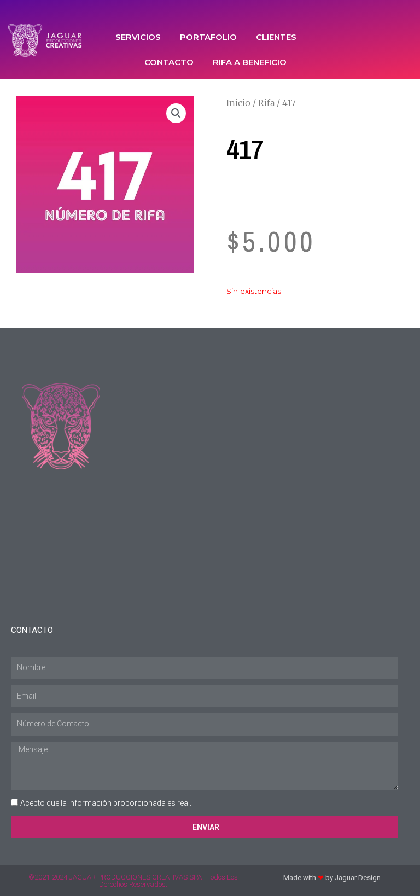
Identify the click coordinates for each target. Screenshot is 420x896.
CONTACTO (169, 62)
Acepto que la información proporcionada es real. (105, 803)
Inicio (238, 102)
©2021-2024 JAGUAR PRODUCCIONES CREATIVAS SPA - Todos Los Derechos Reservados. (133, 880)
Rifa (266, 102)
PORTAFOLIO (208, 37)
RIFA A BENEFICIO (250, 62)
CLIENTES (276, 37)
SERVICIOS (138, 37)
